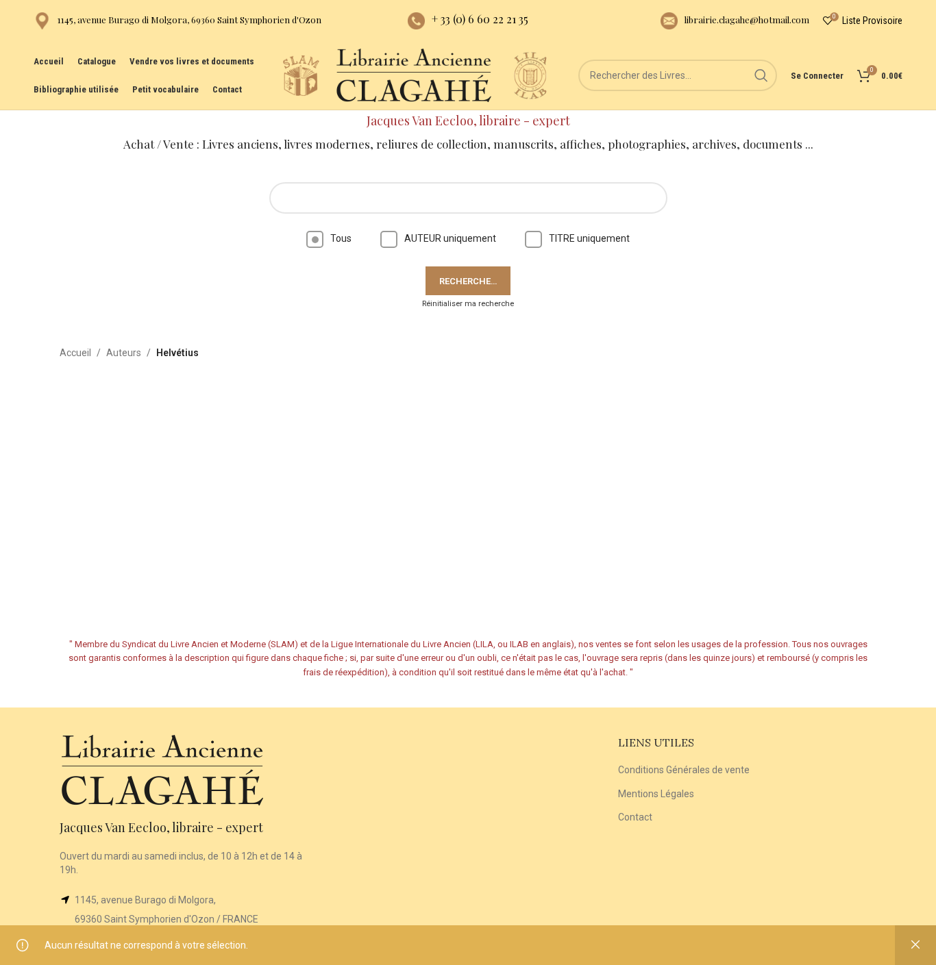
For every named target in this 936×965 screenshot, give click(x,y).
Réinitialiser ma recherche (468, 303)
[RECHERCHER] (761, 75)
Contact (635, 817)
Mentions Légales (656, 793)
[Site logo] (300, 74)
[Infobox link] (177, 20)
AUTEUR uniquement (450, 238)
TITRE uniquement (589, 238)
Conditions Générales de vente (684, 769)
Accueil (75, 352)
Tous (341, 238)
